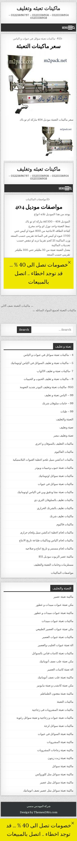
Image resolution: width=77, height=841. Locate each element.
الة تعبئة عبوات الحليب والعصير (55, 645)
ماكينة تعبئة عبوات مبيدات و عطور (53, 613)
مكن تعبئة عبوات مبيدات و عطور (54, 604)
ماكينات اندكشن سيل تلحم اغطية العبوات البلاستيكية (43, 459)
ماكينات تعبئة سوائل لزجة (58, 725)
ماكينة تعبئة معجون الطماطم (56, 693)
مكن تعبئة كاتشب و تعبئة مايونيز (55, 685)
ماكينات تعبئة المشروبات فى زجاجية (52, 709)
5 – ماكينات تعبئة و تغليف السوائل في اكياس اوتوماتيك (42, 363)
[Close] (72, 823)
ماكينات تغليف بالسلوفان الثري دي (53, 500)
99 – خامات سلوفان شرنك (57, 403)
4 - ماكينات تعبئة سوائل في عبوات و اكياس (36, 38)
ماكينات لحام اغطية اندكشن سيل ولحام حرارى (46, 532)
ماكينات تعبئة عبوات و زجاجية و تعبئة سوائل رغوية (44, 717)
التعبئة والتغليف (64, 419)
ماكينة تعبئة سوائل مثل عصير (56, 782)
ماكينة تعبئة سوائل (62, 766)
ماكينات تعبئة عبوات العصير (57, 637)
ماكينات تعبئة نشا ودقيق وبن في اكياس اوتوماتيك (45, 492)
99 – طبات (67, 411)
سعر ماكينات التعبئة (38, 46)
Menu (65, 27)
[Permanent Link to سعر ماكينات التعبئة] (39, 83)
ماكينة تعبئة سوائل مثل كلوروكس (54, 774)
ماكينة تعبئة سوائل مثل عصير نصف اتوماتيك (48, 790)
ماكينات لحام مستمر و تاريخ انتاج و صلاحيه (49, 548)
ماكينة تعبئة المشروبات (60, 742)
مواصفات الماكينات (62, 572)
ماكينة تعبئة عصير (63, 596)
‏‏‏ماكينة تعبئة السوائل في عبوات (55, 734)
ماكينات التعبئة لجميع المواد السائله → (54, 310)
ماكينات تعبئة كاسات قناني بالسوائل (52, 653)
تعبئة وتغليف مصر (63, 435)
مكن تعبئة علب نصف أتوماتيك (56, 661)
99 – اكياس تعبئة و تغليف (58, 395)
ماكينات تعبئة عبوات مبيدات (57, 621)
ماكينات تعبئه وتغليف (38, 7)
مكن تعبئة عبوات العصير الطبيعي (54, 629)
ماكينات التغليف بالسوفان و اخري (54, 443)
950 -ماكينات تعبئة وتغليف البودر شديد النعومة (46, 387)
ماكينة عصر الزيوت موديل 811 (56, 556)
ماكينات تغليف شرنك (61, 516)
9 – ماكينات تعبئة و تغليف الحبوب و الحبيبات (48, 379)
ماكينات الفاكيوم (64, 451)
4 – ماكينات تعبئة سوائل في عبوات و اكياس (48, 354)
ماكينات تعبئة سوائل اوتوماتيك (56, 475)
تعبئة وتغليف (66, 427)
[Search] (73, 27)
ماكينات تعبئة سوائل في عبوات (55, 484)
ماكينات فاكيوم (64, 524)
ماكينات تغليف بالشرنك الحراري (55, 508)
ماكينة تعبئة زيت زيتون (60, 758)
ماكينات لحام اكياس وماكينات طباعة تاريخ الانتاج (46, 540)
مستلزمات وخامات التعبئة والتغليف (53, 564)
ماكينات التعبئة (65, 701)
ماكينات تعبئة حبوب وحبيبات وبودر (54, 467)
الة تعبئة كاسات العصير (60, 669)
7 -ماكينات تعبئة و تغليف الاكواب (55, 371)
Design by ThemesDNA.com (38, 812)
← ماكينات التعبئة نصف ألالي (17, 305)
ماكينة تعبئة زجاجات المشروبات (55, 750)
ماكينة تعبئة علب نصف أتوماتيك (55, 677)
